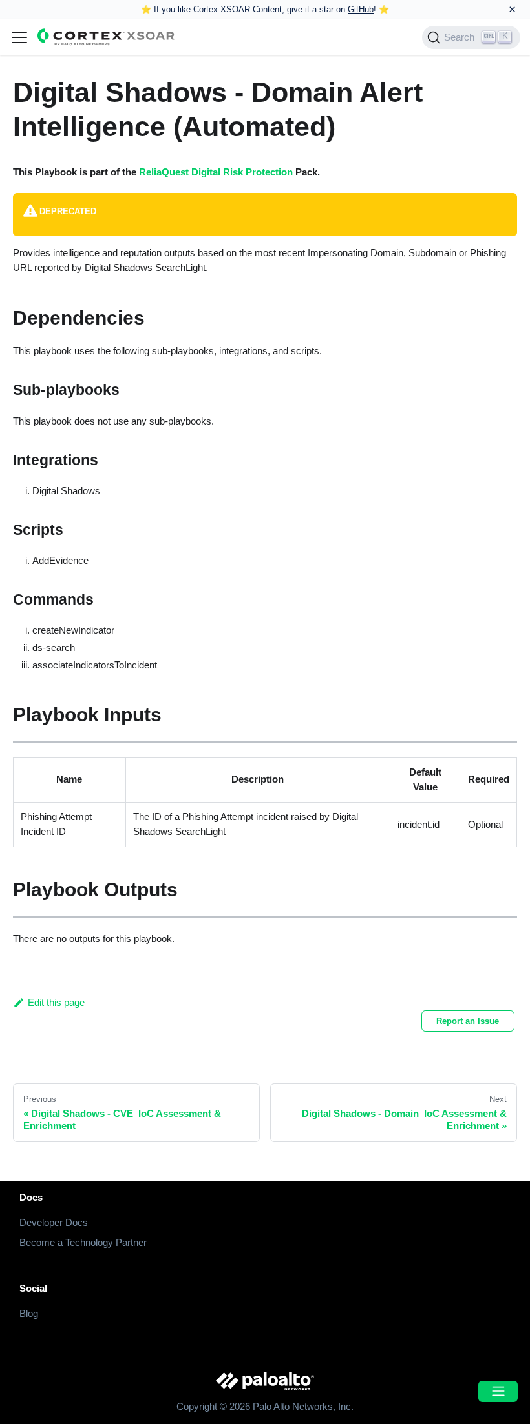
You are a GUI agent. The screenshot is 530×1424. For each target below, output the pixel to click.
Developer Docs (53, 1222)
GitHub (361, 9)
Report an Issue (467, 1021)
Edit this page (56, 1002)
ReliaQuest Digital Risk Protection (216, 171)
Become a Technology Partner (83, 1242)
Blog (28, 1313)
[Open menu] (497, 1391)
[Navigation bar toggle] (19, 37)
